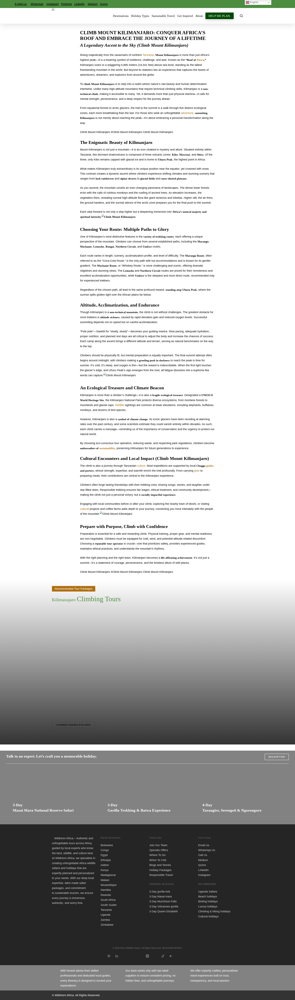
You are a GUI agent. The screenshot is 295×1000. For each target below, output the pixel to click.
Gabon (105, 865)
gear (197, 470)
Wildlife (119, 405)
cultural (84, 508)
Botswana (107, 845)
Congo (105, 850)
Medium (93, 4)
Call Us (202, 855)
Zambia (105, 919)
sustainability (107, 448)
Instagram (52, 4)
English (253, 2)
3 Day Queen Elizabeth (163, 911)
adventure (187, 113)
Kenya (104, 870)
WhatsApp (37, 4)
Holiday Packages (160, 870)
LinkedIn (79, 4)
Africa (200, 59)
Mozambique (108, 885)
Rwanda (106, 894)
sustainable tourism (67, 893)
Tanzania (148, 55)
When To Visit (157, 860)
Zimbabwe (107, 924)
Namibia (106, 889)
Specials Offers (158, 850)
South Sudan (109, 904)
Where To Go (157, 855)
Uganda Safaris (207, 891)
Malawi (105, 880)
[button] (277, 757)
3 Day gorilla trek (159, 891)
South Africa (108, 899)
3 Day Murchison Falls (163, 901)
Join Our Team (158, 845)
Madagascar (108, 875)
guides (210, 465)
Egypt (104, 855)
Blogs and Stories (160, 865)
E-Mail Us (21, 4)
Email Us (203, 845)
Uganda (105, 914)
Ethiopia (106, 860)
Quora (104, 4)
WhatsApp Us (206, 850)
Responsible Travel (161, 875)
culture (141, 465)
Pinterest (66, 4)
